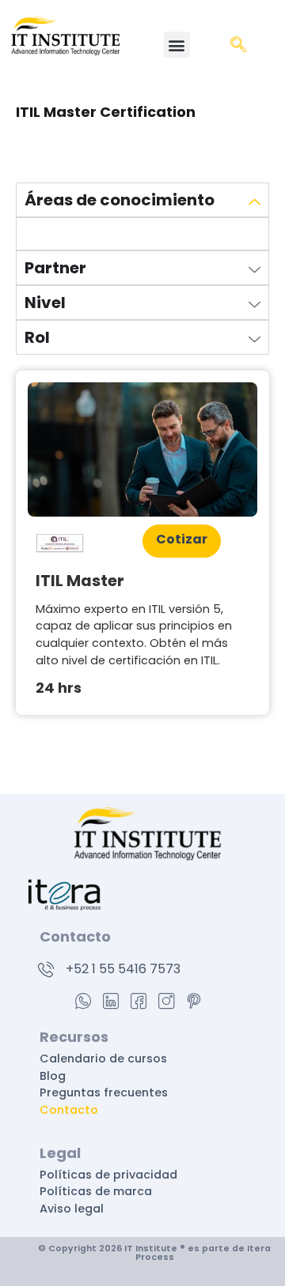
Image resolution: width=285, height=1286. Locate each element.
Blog (53, 1076)
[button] (177, 45)
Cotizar (181, 539)
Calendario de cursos (103, 1058)
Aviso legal (72, 1208)
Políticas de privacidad (110, 1175)
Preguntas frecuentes (104, 1092)
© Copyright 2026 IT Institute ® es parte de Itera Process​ (154, 1253)
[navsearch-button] (238, 46)
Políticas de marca (97, 1191)
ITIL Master (80, 581)
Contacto (69, 1110)
